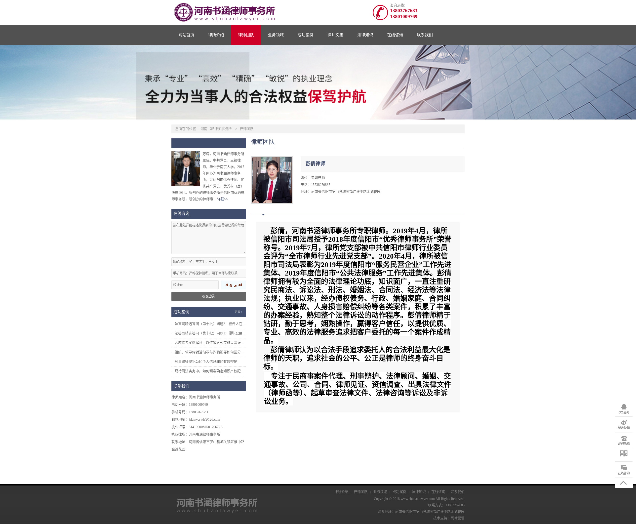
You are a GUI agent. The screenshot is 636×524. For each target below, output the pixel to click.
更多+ (238, 312)
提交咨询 (208, 296)
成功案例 (306, 35)
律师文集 (335, 35)
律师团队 (246, 35)
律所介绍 (216, 35)
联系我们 (425, 35)
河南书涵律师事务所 (216, 129)
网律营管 (458, 518)
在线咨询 (395, 35)
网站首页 (186, 35)
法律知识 (365, 35)
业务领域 (276, 35)
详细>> (222, 199)
